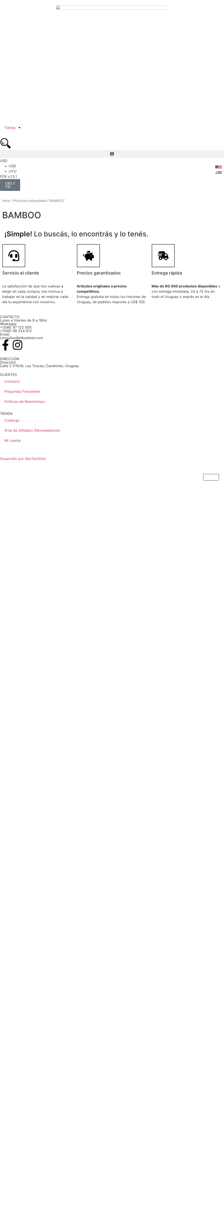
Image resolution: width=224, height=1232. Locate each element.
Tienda (10, 127)
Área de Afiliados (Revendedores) (32, 430)
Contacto (12, 381)
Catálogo (12, 420)
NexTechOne (35, 458)
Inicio (6, 201)
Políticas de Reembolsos (24, 401)
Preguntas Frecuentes (22, 391)
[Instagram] (17, 345)
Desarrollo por (12, 458)
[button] (112, 154)
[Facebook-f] (5, 345)
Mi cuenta (12, 440)
